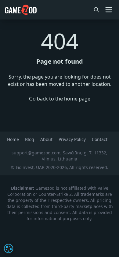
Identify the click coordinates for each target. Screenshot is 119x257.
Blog (30, 139)
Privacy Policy (73, 139)
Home (13, 139)
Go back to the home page (59, 98)
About (47, 139)
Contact (99, 139)
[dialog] (8, 248)
